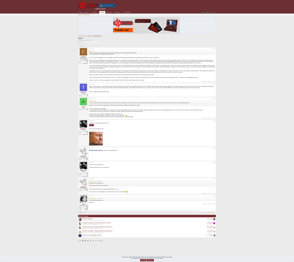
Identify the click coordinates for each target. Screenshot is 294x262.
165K (102, 228)
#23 (214, 98)
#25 (214, 148)
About (80, 12)
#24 (214, 120)
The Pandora (94, 12)
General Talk (94, 236)
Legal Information (127, 12)
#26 (214, 162)
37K (99, 236)
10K (101, 224)
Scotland (86, 208)
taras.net (86, 209)
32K (104, 232)
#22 (214, 84)
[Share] (212, 48)
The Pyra (86, 12)
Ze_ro (211, 236)
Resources (117, 12)
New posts (80, 14)
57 (102, 232)
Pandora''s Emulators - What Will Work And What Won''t (97, 231)
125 (97, 236)
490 (100, 228)
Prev (81, 46)
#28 (214, 195)
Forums (102, 12)
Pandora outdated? (87, 219)
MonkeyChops (210, 228)
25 (99, 224)
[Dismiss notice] (214, 18)
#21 (214, 48)
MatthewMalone (210, 223)
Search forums (87, 14)
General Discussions (96, 220)
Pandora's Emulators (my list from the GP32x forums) (96, 223)
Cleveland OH (85, 63)
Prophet (83, 224)
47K (103, 220)
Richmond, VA (85, 134)
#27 (214, 178)
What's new (109, 12)
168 (101, 220)
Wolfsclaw (81, 40)
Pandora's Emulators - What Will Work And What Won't (97, 227)
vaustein (83, 236)
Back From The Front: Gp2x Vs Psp (91, 235)
